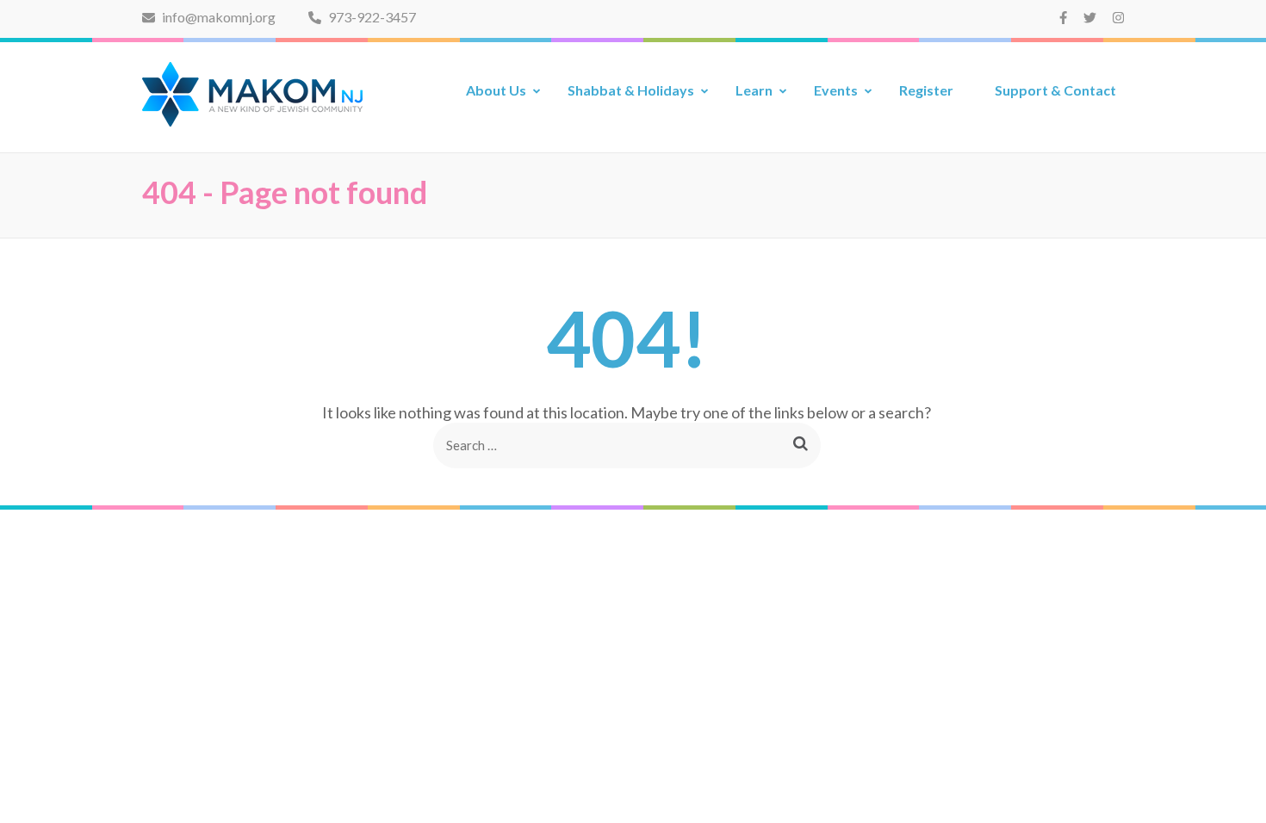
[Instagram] (1118, 17)
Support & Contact (1055, 90)
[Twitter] (1089, 17)
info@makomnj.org (217, 17)
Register (926, 90)
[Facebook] (1063, 17)
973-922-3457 (371, 17)
